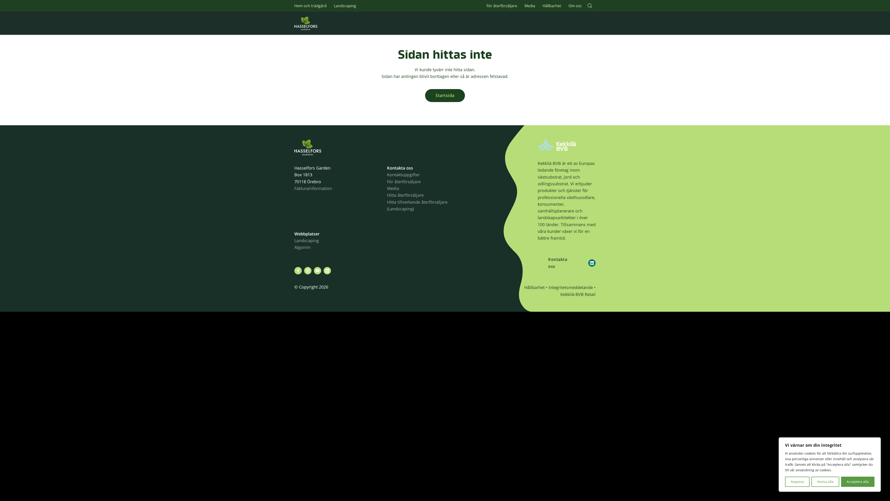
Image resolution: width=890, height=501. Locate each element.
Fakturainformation (313, 188)
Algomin (302, 247)
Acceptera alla (858, 481)
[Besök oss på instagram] (308, 270)
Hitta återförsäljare (405, 195)
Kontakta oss (557, 263)
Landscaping (345, 5)
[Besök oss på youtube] (317, 270)
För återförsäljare (501, 5)
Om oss (575, 5)
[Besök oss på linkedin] (327, 270)
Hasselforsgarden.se (312, 23)
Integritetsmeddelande (571, 287)
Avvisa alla (825, 481)
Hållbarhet (552, 5)
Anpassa (797, 481)
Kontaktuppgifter (403, 174)
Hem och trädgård (310, 5)
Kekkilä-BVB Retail (578, 294)
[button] (590, 6)
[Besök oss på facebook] (298, 270)
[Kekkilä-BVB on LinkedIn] (592, 263)
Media (529, 5)
